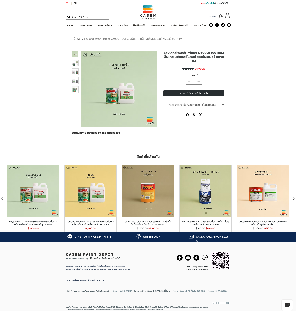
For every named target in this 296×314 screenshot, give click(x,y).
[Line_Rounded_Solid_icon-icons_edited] (211, 25)
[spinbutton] (194, 81)
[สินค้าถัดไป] (294, 199)
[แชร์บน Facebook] (187, 115)
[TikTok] (223, 25)
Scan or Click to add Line (197, 266)
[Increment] (199, 81)
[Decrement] (189, 81)
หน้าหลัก (77, 39)
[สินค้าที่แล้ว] (2, 199)
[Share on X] (200, 115)
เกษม (203, 3)
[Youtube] (229, 25)
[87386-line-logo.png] (205, 258)
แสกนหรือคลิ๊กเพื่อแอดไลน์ (197, 269)
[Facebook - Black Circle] (217, 25)
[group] (148, 198)
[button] (227, 15)
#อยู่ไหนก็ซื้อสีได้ (221, 3)
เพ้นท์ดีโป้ (209, 3)
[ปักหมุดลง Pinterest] (194, 115)
